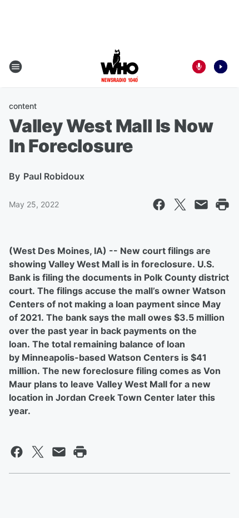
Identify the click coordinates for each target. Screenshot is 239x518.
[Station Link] (119, 66)
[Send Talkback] (199, 66)
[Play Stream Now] (220, 66)
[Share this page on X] (180, 204)
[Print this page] (222, 204)
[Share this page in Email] (201, 204)
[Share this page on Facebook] (159, 204)
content (23, 106)
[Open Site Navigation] (15, 66)
